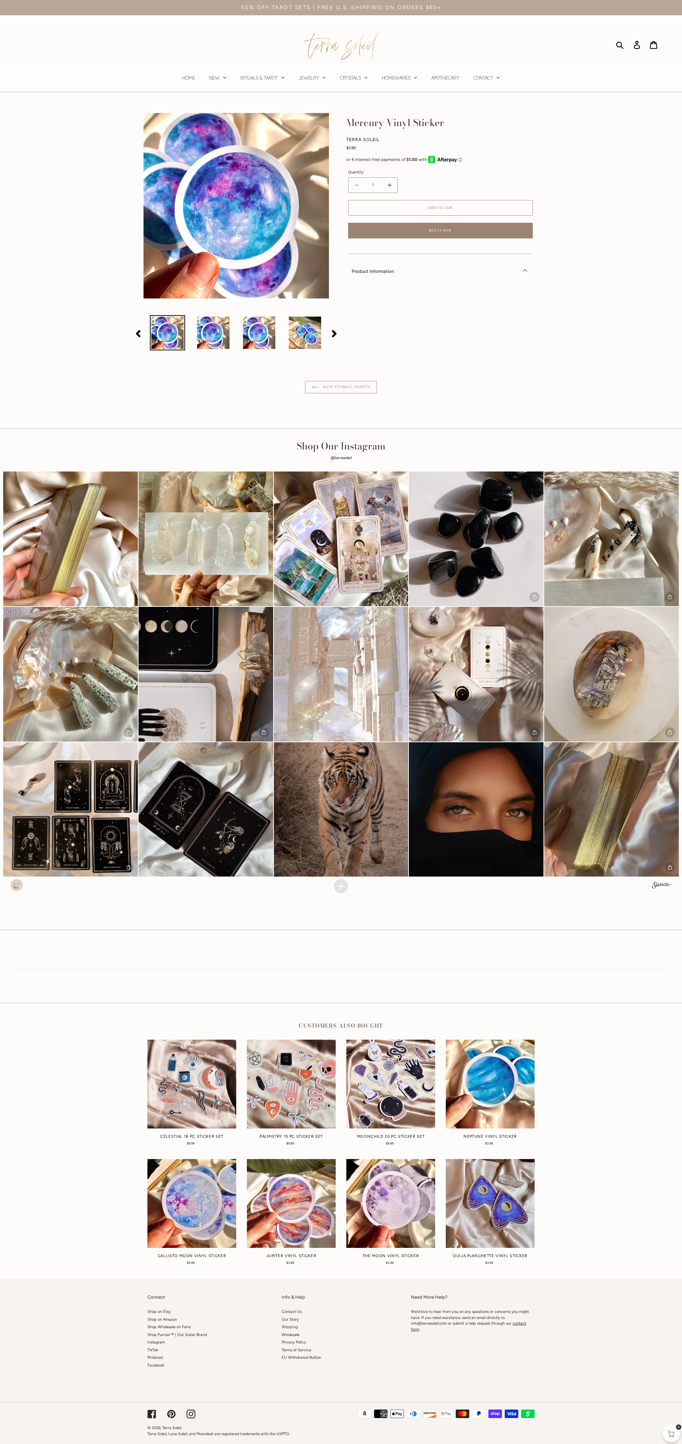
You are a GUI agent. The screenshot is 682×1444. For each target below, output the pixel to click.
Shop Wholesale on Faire (169, 1327)
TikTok (152, 1350)
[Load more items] (341, 886)
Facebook (155, 1365)
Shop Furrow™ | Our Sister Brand (177, 1334)
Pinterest (155, 1357)
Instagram (156, 1342)
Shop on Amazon (162, 1319)
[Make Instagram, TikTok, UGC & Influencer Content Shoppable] (661, 886)
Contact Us (292, 1311)
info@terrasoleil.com (429, 1323)
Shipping (290, 1327)
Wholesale (290, 1334)
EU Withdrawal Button (301, 1357)
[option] (167, 332)
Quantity (356, 172)
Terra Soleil (172, 1428)
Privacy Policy (294, 1342)
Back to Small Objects (346, 387)
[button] (70, 539)
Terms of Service (296, 1350)
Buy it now (440, 230)
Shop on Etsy (159, 1311)
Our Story (290, 1319)
